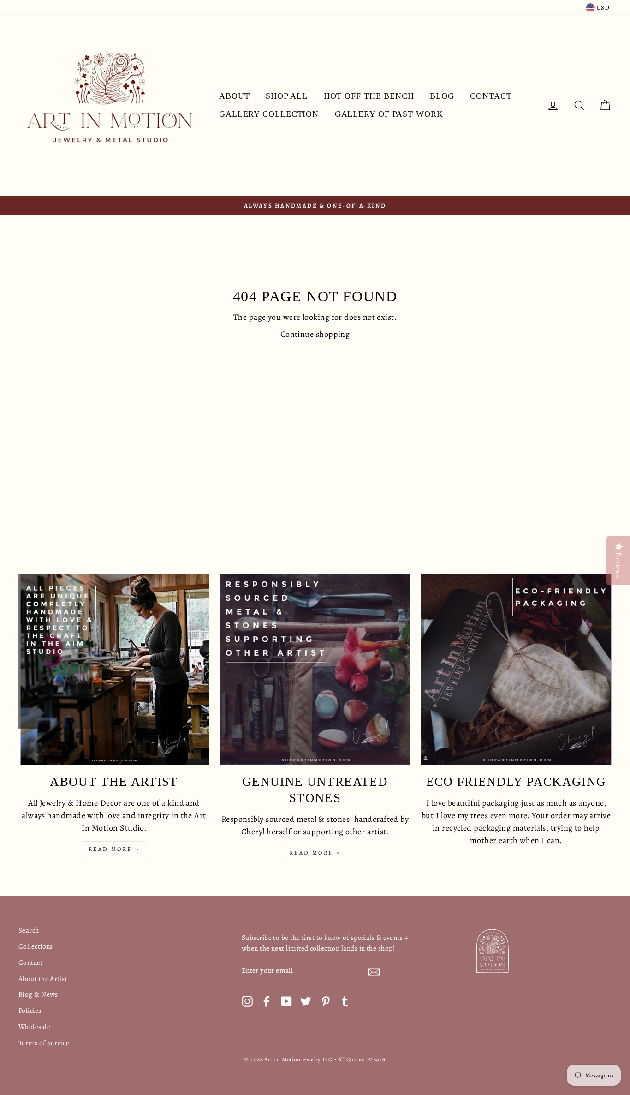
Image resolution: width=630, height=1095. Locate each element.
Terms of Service (43, 1042)
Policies (30, 1010)
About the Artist (42, 978)
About (234, 96)
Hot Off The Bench (369, 96)
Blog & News (38, 994)
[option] (315, 205)
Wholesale (34, 1026)
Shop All (287, 96)
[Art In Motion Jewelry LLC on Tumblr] (345, 1001)
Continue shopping (315, 334)
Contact (490, 96)
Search (28, 930)
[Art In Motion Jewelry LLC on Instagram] (247, 1001)
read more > (114, 849)
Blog (442, 96)
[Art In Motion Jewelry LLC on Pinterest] (325, 1001)
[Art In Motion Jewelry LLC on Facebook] (266, 1001)
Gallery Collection (269, 114)
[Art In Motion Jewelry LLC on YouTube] (286, 1001)
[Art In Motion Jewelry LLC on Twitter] (305, 1001)
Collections (35, 946)
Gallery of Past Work (389, 114)
